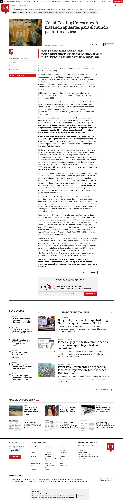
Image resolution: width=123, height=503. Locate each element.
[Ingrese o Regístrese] (120, 5)
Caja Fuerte (48, 448)
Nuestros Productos (83, 448)
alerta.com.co (71, 481)
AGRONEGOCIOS (56, 9)
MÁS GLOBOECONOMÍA (103, 390)
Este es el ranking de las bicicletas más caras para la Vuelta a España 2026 (22, 331)
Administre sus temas (17, 75)
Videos (47, 469)
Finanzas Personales (51, 459)
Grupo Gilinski (78, 12)
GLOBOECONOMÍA (44, 9)
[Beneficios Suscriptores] (114, 5)
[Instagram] (20, 443)
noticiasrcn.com (52, 481)
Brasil (26, 405)
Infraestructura (49, 461)
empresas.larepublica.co (43, 479)
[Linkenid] (16, 443)
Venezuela (93, 12)
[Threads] (23, 443)
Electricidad (68, 12)
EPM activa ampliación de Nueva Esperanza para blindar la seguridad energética (21, 342)
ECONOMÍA (24, 9)
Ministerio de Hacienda (50, 12)
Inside (61, 461)
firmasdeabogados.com (59, 479)
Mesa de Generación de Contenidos (88, 446)
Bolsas (62, 420)
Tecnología (27, 420)
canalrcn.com (32, 481)
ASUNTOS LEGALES (73, 9)
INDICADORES (93, 9)
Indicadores (34, 461)
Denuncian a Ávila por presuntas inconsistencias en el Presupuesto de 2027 (22, 377)
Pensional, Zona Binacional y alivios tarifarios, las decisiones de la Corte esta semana (105, 424)
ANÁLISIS (64, 9)
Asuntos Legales (35, 448)
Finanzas (33, 459)
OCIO (36, 9)
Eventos (62, 456)
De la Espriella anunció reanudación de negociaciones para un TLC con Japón (21, 355)
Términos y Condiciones (84, 454)
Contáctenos (81, 450)
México (14, 316)
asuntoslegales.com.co (15, 479)
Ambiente (98, 405)
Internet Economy (36, 463)
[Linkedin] (100, 45)
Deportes (14, 327)
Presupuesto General (35, 12)
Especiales (48, 456)
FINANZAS (17, 9)
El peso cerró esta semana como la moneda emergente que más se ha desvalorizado (69, 424)
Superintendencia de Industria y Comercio (90, 461)
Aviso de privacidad (83, 452)
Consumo (33, 452)
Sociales (62, 405)
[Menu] (12, 9)
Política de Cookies (67, 497)
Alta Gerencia (49, 446)
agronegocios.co (29, 479)
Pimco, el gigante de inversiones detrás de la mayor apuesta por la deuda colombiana (83, 345)
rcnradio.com (41, 481)
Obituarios (48, 463)
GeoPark (86, 12)
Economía (63, 452)
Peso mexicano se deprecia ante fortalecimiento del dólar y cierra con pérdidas (22, 320)
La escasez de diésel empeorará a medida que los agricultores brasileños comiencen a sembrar (33, 411)
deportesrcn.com (82, 481)
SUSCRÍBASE (118, 1)
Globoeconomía (65, 459)
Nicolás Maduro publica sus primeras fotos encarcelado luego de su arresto (22, 366)
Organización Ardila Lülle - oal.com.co (106, 479)
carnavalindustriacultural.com (17, 481)
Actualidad (99, 420)
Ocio (61, 463)
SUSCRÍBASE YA (90, 293)
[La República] (5, 9)
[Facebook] (92, 45)
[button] (40, 287)
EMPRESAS (31, 9)
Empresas (33, 456)
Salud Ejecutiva (64, 465)
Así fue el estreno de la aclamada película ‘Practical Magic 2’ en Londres (68, 410)
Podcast (33, 465)
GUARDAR (110, 45)
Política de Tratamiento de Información (89, 456)
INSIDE (100, 9)
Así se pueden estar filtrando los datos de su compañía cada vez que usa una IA (32, 424)
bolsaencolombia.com (75, 479)
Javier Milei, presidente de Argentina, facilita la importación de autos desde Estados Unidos (82, 370)
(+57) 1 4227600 (14, 451)
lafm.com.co (62, 481)
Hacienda (14, 350)
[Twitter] (96, 45)
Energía (61, 12)
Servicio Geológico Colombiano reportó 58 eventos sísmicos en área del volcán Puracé (104, 410)
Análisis (62, 446)
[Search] (109, 5)
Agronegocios (35, 446)
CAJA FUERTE (84, 9)
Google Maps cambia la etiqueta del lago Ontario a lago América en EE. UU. (83, 322)
